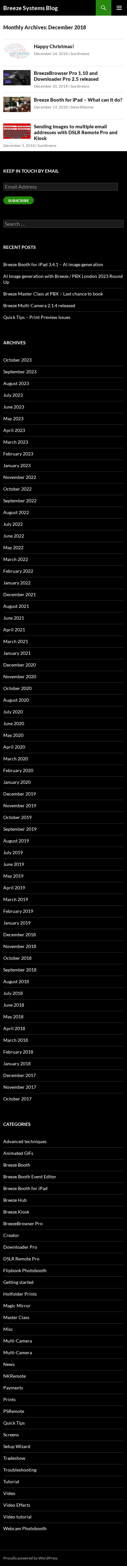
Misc (8, 1329)
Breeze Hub (15, 1200)
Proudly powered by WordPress (30, 1558)
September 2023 (19, 371)
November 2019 (19, 805)
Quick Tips (14, 1423)
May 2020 (13, 735)
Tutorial (11, 1481)
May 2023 (13, 418)
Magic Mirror (17, 1305)
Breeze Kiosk (16, 1211)
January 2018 (17, 1063)
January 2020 (17, 782)
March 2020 (15, 758)
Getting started (18, 1282)
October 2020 (17, 688)
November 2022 (19, 477)
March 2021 (15, 641)
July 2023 (13, 395)
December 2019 (19, 794)
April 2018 (14, 1028)
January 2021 (17, 653)
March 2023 (15, 442)
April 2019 (14, 887)
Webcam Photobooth (25, 1528)
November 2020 (19, 676)
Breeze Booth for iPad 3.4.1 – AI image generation (53, 264)
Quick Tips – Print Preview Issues (36, 317)
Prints (9, 1399)
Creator (11, 1235)
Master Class (16, 1317)
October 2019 (17, 817)
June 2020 (13, 723)
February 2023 (18, 453)
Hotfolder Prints (20, 1294)
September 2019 (19, 829)
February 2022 (18, 571)
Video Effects (16, 1505)
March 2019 (15, 899)
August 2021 (16, 606)
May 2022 (13, 547)
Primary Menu (119, 8)
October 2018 (17, 958)
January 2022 (17, 582)
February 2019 (18, 911)
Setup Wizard (16, 1446)
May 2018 (13, 1016)
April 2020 (14, 747)
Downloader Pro (20, 1247)
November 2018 (19, 946)
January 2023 (17, 465)
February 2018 (18, 1052)
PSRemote (13, 1411)
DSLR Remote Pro (21, 1258)
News (9, 1364)
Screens (11, 1434)
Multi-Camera (17, 1340)
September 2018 (19, 969)
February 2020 (18, 770)
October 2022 (17, 489)
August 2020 (16, 700)
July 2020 (13, 711)
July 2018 (13, 993)
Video (9, 1493)
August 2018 (16, 981)
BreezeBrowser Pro (23, 1223)
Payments (13, 1387)
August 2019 (16, 840)
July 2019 (13, 852)
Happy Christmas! (54, 46)
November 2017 (19, 1087)
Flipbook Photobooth (25, 1270)
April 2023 (14, 430)
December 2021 (19, 594)
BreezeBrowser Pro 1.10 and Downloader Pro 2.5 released (66, 76)
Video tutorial (17, 1516)
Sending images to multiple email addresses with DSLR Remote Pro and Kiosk (76, 132)
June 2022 (13, 536)
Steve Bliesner (82, 107)
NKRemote (14, 1376)
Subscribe (18, 200)
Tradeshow (14, 1458)
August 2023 (16, 383)
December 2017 (19, 1075)
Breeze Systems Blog (30, 7)
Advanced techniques (25, 1141)
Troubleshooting (19, 1470)
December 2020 (19, 665)
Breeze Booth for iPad (25, 1188)
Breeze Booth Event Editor (29, 1176)
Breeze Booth (16, 1165)
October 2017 (17, 1098)
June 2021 (13, 618)
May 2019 (13, 876)
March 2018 (15, 1040)
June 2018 (13, 1005)
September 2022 (19, 500)
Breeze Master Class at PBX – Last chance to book (53, 293)
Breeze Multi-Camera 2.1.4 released (39, 305)
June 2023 (13, 406)
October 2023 (17, 360)
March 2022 (15, 559)
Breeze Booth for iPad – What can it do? (78, 100)
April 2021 (14, 629)
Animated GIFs (18, 1153)
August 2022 (16, 512)
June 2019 (13, 864)
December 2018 (19, 934)
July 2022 (13, 524)
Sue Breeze (79, 53)
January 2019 (17, 923)
